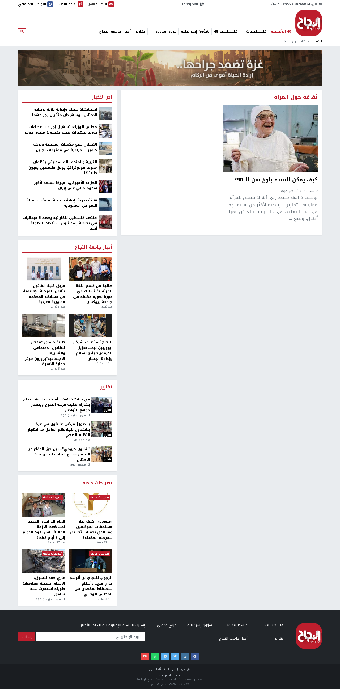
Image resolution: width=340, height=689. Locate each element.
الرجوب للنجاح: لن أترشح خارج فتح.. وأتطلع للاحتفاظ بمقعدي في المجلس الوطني (91, 586)
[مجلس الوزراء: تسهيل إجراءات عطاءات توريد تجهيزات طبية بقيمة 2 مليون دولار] (105, 131)
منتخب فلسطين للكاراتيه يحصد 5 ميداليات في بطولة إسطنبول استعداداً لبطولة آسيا (60, 223)
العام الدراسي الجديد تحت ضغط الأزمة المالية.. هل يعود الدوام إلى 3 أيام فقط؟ (44, 530)
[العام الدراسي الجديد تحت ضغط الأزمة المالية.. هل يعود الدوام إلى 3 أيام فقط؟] (43, 505)
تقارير (140, 31)
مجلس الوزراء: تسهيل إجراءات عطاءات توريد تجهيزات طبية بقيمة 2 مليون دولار (60, 129)
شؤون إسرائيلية (195, 31)
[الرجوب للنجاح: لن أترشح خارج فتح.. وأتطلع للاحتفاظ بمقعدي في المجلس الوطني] (90, 561)
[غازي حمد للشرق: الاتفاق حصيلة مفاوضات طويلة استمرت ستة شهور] (43, 561)
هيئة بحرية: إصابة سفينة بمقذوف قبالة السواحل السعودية (62, 203)
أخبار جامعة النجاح (114, 31)
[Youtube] (145, 656)
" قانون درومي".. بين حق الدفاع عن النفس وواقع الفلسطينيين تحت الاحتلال (58, 454)
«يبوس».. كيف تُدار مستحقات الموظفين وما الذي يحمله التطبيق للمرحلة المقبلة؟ (91, 530)
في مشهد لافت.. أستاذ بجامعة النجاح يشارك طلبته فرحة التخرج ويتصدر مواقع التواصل (56, 405)
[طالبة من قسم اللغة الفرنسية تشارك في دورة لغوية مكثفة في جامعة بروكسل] (90, 269)
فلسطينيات (255, 31)
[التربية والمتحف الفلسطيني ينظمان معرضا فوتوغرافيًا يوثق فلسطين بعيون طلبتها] (105, 166)
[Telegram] (165, 656)
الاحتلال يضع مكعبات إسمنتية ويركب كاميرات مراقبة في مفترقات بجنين (65, 147)
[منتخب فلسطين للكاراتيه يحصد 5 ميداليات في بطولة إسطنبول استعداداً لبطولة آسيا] (105, 221)
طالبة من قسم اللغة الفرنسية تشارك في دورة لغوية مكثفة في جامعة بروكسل (92, 294)
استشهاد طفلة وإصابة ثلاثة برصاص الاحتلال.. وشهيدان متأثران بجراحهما (64, 112)
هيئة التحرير (157, 669)
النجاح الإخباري (308, 23)
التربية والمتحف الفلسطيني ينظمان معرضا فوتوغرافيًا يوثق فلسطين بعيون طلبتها (62, 167)
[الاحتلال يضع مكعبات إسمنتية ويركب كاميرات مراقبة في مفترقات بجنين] (105, 148)
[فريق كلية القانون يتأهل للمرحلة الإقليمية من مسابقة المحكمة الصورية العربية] (43, 269)
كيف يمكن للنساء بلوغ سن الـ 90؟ (276, 180)
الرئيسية (316, 41)
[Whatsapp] (155, 656)
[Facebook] (195, 656)
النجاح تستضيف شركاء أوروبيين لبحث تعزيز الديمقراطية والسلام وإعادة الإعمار (92, 350)
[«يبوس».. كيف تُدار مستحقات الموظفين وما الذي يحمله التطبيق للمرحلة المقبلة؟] (90, 505)
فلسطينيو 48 (225, 31)
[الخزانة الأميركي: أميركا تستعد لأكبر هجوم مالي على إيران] (105, 186)
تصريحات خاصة (97, 483)
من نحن (186, 669)
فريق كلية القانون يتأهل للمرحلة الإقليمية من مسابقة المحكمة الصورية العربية (44, 294)
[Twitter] (175, 656)
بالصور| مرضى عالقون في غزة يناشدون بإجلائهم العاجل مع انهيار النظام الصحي (59, 429)
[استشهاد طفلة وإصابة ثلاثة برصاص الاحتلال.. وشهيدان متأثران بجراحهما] (105, 113)
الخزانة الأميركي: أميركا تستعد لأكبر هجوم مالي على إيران (65, 185)
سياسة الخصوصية (170, 675)
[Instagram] (185, 656)
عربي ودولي (164, 31)
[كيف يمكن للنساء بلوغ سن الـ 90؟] (270, 138)
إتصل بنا (173, 669)
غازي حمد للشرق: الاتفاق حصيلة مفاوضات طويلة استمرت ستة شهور (44, 586)
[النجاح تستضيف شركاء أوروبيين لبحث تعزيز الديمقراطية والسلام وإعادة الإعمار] (90, 326)
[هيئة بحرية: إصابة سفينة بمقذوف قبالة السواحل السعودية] (105, 204)
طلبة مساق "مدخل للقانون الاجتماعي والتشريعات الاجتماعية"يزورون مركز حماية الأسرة (45, 353)
